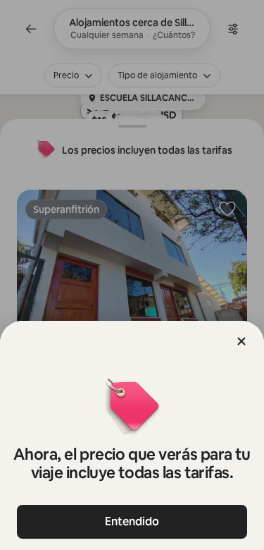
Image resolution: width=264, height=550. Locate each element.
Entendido (132, 521)
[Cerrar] (241, 341)
